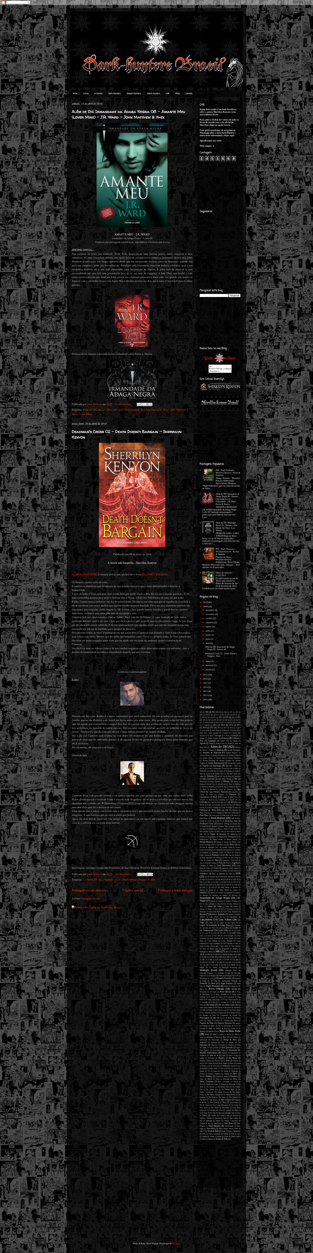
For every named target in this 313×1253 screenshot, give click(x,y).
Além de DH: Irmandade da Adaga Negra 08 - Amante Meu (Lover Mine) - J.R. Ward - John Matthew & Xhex (128, 114)
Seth (223, 1055)
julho (208, 631)
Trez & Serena (204, 1105)
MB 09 (214, 957)
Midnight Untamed (231, 976)
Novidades (213, 992)
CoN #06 (217, 805)
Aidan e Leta (220, 743)
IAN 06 (204, 879)
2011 (205, 699)
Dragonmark (223, 837)
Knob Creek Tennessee (230, 912)
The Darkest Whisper (213, 1095)
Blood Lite (221, 784)
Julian (210, 906)
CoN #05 (208, 805)
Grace (216, 868)
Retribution (215, 1040)
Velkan (218, 1121)
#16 (234, 715)
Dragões (202, 837)
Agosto (202, 743)
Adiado (235, 741)
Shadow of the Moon (227, 1058)
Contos (202, 807)
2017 (205, 674)
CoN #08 (235, 805)
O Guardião (204, 1002)
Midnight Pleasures (206, 973)
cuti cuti (225, 810)
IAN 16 (228, 885)
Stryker (202, 1074)
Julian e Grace (223, 906)
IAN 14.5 (203, 885)
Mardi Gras (214, 949)
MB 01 (235, 952)
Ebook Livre (236, 842)
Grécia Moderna (205, 871)
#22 (220, 717)
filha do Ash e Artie (231, 858)
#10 (206, 715)
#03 (213, 712)
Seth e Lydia (233, 1055)
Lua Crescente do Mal (230, 943)
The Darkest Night (228, 1089)
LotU (220, 930)
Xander (226, 1134)
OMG (204, 1010)
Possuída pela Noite (231, 1020)
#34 (206, 722)
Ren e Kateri (234, 1037)
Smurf (238, 1063)
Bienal (236, 781)
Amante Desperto (232, 753)
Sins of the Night (221, 1063)
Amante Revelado (209, 760)
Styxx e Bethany (206, 1076)
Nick (213, 983)
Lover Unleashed (214, 943)
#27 (209, 720)
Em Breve (230, 845)
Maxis (211, 952)
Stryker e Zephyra (214, 1074)
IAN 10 (235, 879)
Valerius (235, 1115)
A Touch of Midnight (231, 735)
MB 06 (232, 954)
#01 (201, 712)
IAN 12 (210, 882)
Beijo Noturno (215, 781)
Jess (201, 904)
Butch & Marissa (209, 789)
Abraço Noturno (213, 738)
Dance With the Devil (207, 813)
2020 (231, 728)
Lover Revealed (227, 941)
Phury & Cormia (213, 1020)
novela (234, 989)
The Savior (222, 1097)
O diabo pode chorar (213, 1000)
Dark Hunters (95, 404)
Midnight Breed (208, 970)
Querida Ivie (213, 1031)
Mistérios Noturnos (223, 978)
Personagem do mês (208, 1018)
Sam (222, 1042)
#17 (239, 715)
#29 (220, 720)
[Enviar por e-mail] (138, 404)
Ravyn (229, 1034)
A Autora (98, 93)
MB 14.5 (205, 962)
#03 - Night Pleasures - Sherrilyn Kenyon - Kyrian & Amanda (227, 551)
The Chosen (210, 1087)
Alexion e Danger (208, 750)
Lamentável (233, 917)
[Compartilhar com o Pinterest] (150, 404)
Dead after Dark (231, 821)
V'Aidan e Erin (224, 1115)
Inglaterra (229, 892)
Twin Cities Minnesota (220, 1105)
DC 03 (219, 821)
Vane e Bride (233, 1118)
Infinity (220, 892)
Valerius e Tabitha (206, 1118)
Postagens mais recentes (90, 890)
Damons (235, 810)
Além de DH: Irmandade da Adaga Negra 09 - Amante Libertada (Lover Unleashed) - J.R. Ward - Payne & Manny (227, 499)
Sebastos (231, 1045)
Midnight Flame (231, 970)
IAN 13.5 (227, 882)
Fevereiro (219, 858)
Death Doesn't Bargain (134, 879)
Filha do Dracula (205, 860)
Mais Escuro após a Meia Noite (217, 946)
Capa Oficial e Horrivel (218, 792)
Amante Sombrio (225, 760)
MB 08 (206, 957)
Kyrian (203, 914)
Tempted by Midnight (228, 1084)
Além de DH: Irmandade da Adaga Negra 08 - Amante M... (220, 648)
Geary (211, 865)
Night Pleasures (213, 986)
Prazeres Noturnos (224, 1023)
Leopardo (237, 925)
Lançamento (206, 919)
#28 (215, 720)
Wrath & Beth (213, 1131)
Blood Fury (211, 784)
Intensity (215, 895)
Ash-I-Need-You (211, 771)
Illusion (202, 890)
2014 (205, 687)
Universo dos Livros (216, 1110)
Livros (86, 93)
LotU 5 (202, 936)
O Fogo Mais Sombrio (230, 1000)
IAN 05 (238, 877)
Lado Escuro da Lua (217, 917)
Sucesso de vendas (222, 1076)
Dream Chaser (218, 839)
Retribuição (203, 1040)
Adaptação (212, 741)
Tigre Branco (213, 1100)
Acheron (225, 738)
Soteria (236, 1068)
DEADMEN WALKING (155, 574)
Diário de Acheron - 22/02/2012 (224, 574)
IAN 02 (214, 877)
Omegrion (237, 1007)
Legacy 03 (234, 923)
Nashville (203, 983)
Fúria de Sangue (210, 863)
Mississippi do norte (206, 978)
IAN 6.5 (214, 887)
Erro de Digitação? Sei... (210, 847)
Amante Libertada (234, 755)
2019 (205, 602)
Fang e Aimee (204, 855)
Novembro (203, 992)
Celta (211, 794)
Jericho (220, 901)
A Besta (224, 730)
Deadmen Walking (223, 824)
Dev (212, 831)
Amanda (220, 750)
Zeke (203, 1139)
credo (236, 807)
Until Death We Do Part (207, 1113)
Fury (221, 863)
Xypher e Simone (215, 1136)
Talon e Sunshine (207, 1082)
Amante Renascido (234, 758)
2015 (205, 683)
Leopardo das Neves (209, 928)
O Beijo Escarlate (220, 994)
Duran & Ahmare (223, 842)
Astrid (208, 774)
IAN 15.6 (220, 885)
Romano (214, 1042)
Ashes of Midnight (225, 771)
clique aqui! (229, 135)
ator (218, 776)
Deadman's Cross (112, 879)
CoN (167, 93)
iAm (230, 874)
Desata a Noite (222, 829)
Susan (202, 1079)
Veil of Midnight (206, 1121)
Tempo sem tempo (212, 1084)
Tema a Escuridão (224, 1081)
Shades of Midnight (207, 1058)
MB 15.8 (209, 965)
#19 (209, 717)
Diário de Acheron (218, 834)
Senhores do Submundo (230, 1053)
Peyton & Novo (225, 1018)
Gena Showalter (224, 865)
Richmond (203, 1042)
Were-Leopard (229, 1126)
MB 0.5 (228, 952)
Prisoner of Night (206, 1028)
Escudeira (210, 850)
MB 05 (225, 954)
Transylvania (234, 1102)
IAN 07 (212, 879)
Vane (224, 1118)
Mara (204, 949)
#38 (228, 722)
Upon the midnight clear (226, 1113)
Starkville (217, 1071)
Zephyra (210, 1139)
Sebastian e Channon (218, 1045)
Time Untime (226, 1100)
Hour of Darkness (218, 874)
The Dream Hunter (229, 1095)
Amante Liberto (207, 758)
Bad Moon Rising (224, 779)
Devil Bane (230, 831)
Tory (224, 1102)
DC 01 (204, 821)
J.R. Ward (164, 410)
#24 (233, 717)
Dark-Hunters (114, 93)
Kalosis (202, 909)
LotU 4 (235, 933)
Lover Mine (85, 414)
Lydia (201, 946)
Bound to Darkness (208, 787)
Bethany (226, 781)
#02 (206, 712)
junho (208, 635)
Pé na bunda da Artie (233, 1013)
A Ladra (225, 733)
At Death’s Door (218, 774)
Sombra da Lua (235, 1066)
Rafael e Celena (218, 1034)
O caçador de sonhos (216, 997)
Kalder (151, 879)
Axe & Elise (227, 776)
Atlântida (210, 776)
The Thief (203, 1100)
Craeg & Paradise (213, 807)
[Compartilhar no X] (144, 404)
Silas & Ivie (219, 1061)
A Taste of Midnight (214, 735)
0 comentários (123, 404)
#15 (228, 715)
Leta (220, 928)
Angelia (205, 766)
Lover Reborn (212, 941)
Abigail (202, 738)
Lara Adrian (225, 919)
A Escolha (233, 730)
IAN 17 (205, 887)
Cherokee (232, 794)
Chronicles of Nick (208, 797)
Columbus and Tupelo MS (228, 800)
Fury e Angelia (232, 863)
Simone (235, 1061)
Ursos (204, 1115)
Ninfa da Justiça (229, 986)
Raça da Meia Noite (230, 1031)
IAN (115, 410)
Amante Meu (105, 410)
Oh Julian (210, 1004)
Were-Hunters (153, 93)
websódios (217, 1123)
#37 (223, 722)
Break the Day (222, 787)
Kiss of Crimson (226, 909)
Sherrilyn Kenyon (205, 1061)
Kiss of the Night (214, 912)
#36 (217, 722)
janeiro (209, 669)
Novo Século (225, 991)
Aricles (202, 768)
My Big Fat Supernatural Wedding (224, 981)
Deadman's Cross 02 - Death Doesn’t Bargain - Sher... (221, 654)
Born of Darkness (235, 784)
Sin (201, 1063)
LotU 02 (207, 933)
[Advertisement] (151, 934)
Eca (203, 845)
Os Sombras (206, 1013)
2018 (205, 606)
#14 (223, 715)
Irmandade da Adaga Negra (142, 410)
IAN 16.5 (237, 885)
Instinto (205, 895)
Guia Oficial (234, 871)
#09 (201, 715)
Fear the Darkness (234, 855)
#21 (214, 717)
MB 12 (204, 960)
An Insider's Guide (234, 763)
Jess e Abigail (209, 904)
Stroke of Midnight (231, 1071)
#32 (237, 720)
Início (75, 93)
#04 (220, 712)
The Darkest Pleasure (221, 1092)
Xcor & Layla (235, 1134)
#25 (239, 717)
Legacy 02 (223, 923)
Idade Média (225, 887)
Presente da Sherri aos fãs (211, 1026)
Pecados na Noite (209, 1015)
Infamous (203, 893)
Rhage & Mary (230, 1040)
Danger (219, 813)
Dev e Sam (220, 831)
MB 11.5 (237, 957)
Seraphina (203, 1055)
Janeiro (213, 901)
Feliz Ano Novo (207, 858)
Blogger (175, 1243)
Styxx (235, 1074)
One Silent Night (234, 1010)
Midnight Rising (224, 973)
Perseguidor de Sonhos (229, 1015)
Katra (216, 909)
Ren (224, 1037)
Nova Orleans (216, 988)
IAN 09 (227, 879)
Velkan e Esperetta (231, 1121)
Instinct (238, 892)
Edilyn (221, 845)
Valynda (217, 1118)
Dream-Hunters (134, 93)
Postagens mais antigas (175, 890)
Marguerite (225, 949)
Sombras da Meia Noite (210, 1068)
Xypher (204, 1136)
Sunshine (234, 1076)
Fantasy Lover (218, 855)
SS (209, 1071)
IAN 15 (211, 885)
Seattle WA (233, 1042)
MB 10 (221, 957)
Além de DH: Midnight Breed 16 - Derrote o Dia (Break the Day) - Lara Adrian (226, 526)
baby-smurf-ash (208, 779)
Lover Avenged (228, 936)
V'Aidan (213, 1115)
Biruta (202, 784)
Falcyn (229, 852)
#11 (212, 715)
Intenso (225, 895)
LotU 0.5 (231, 930)
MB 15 (213, 962)
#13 (217, 715)
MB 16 (217, 965)
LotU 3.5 (225, 933)
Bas (235, 779)
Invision (234, 895)
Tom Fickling (214, 1102)
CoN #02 (220, 802)
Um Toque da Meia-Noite (220, 1108)
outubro (209, 618)
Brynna (238, 787)
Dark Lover (215, 815)
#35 (212, 722)
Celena (202, 794)
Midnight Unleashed (215, 976)
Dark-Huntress (235, 818)
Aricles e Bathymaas (214, 768)
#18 (203, 717)
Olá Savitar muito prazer (223, 1007)
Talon (235, 1079)
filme (217, 860)
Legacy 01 (212, 923)
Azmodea (237, 776)
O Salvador (222, 1002)
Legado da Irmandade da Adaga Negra (215, 925)
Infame (235, 890)
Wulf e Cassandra (214, 1134)
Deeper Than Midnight (227, 826)
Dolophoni (234, 834)
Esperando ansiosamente (224, 850)
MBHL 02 (204, 967)
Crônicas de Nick (208, 810)
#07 (231, 712)
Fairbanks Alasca (217, 852)
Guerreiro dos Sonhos (220, 871)
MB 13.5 (230, 960)
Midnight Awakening (229, 967)
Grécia (224, 868)
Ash (201, 771)
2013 (205, 691)
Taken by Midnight (222, 1079)
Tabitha (209, 1079)
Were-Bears (228, 1123)
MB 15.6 (232, 962)
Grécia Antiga (233, 868)
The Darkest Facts (223, 1087)
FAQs (177, 93)
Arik (225, 768)
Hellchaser (204, 874)
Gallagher (203, 865)
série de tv (214, 1055)
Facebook (205, 852)
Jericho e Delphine (232, 901)
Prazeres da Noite (207, 1023)
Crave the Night (227, 807)
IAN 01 (207, 877)
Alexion (237, 747)
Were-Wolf (211, 1129)
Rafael (207, 1034)
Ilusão (211, 890)
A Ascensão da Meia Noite (210, 730)
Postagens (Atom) (90, 898)
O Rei (213, 1002)
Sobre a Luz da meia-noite (211, 1066)
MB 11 (229, 957)
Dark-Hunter (204, 818)
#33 (201, 722)
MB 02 (202, 954)
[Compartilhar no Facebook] (147, 404)
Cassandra (234, 792)
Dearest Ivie (236, 824)
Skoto (231, 1063)
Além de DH (89, 410)
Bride (231, 787)
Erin (239, 845)
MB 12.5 (213, 960)
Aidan (211, 743)
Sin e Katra (208, 1063)
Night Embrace (227, 983)
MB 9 (226, 965)
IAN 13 (218, 882)
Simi (227, 1061)
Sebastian (203, 1045)
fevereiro (210, 665)
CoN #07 (226, 805)
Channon (221, 794)
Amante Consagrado (233, 750)
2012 (205, 695)
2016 (205, 679)
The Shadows (233, 1097)
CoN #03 (230, 802)
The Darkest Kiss (212, 1089)
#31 (231, 720)
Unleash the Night (232, 1110)
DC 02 (97, 879)
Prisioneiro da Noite (231, 1026)
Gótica (208, 868)
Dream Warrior (232, 839)
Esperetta (237, 850)
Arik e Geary (234, 768)
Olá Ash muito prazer (226, 1005)
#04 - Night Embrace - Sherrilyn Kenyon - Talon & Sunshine (228, 472)
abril (208, 643)
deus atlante (234, 829)
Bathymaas (203, 781)
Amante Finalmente (219, 755)
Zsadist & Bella (222, 1139)
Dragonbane (212, 837)
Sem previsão (227, 1048)
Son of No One (226, 1068)
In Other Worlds (223, 890)
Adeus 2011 (224, 741)
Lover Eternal (228, 938)
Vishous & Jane (205, 1123)
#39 (234, 722)
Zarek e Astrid (235, 1136)
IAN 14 (235, 882)
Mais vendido (235, 946)
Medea (215, 967)
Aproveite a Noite (231, 766)
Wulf (203, 1134)
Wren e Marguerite (234, 1131)
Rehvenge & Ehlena (213, 1037)
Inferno (213, 892)
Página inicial (132, 890)
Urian (238, 1113)
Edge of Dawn (212, 845)
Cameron (88, 879)
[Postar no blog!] (141, 404)
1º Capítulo (206, 725)
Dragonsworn (204, 839)
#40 (239, 722)
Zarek (226, 1136)
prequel (238, 1023)
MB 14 (238, 960)
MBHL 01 (234, 965)
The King (212, 1097)
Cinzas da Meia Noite (230, 797)
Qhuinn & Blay (221, 1028)
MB (218, 951)
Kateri (210, 909)
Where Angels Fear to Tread (228, 1128)
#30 (226, 720)
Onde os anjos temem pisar (217, 1010)
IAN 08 (123, 410)
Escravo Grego (227, 847)
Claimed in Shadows (207, 800)
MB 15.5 (222, 962)
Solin (225, 1066)
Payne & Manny (218, 1013)
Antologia (216, 765)
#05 (225, 712)
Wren (223, 1131)
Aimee (230, 743)
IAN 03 (222, 877)
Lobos (226, 928)
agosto (209, 626)
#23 (226, 717)
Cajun (221, 789)
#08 (237, 712)
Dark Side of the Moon (230, 815)
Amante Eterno (205, 755)
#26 (204, 720)
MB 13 (221, 960)
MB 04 (217, 954)
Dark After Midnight (231, 813)
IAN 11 (202, 882)
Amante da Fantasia (212, 752)
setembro (210, 622)
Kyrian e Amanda (217, 914)
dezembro (210, 610)
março (209, 661)
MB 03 (209, 954)
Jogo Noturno (221, 904)
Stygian (226, 1074)
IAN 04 (230, 877)
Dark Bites (204, 815)
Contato (189, 93)
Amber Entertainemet (216, 763)
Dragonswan (234, 837)
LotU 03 (216, 933)
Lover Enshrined (215, 938)
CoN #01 (211, 802)
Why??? (202, 1131)
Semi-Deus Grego (219, 1050)
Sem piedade (214, 1048)
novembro (210, 614)
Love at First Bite (214, 936)
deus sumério (204, 831)
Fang (236, 852)
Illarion (235, 887)
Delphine (212, 829)
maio (208, 639)
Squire (202, 1071)
